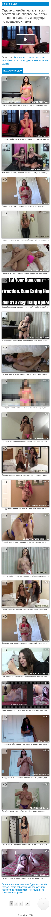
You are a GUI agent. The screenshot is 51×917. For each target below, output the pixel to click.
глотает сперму (26, 57)
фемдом (11, 60)
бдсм (15, 57)
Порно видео (10, 3)
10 (27, 904)
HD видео (21, 60)
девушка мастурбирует (37, 60)
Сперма (5, 63)
